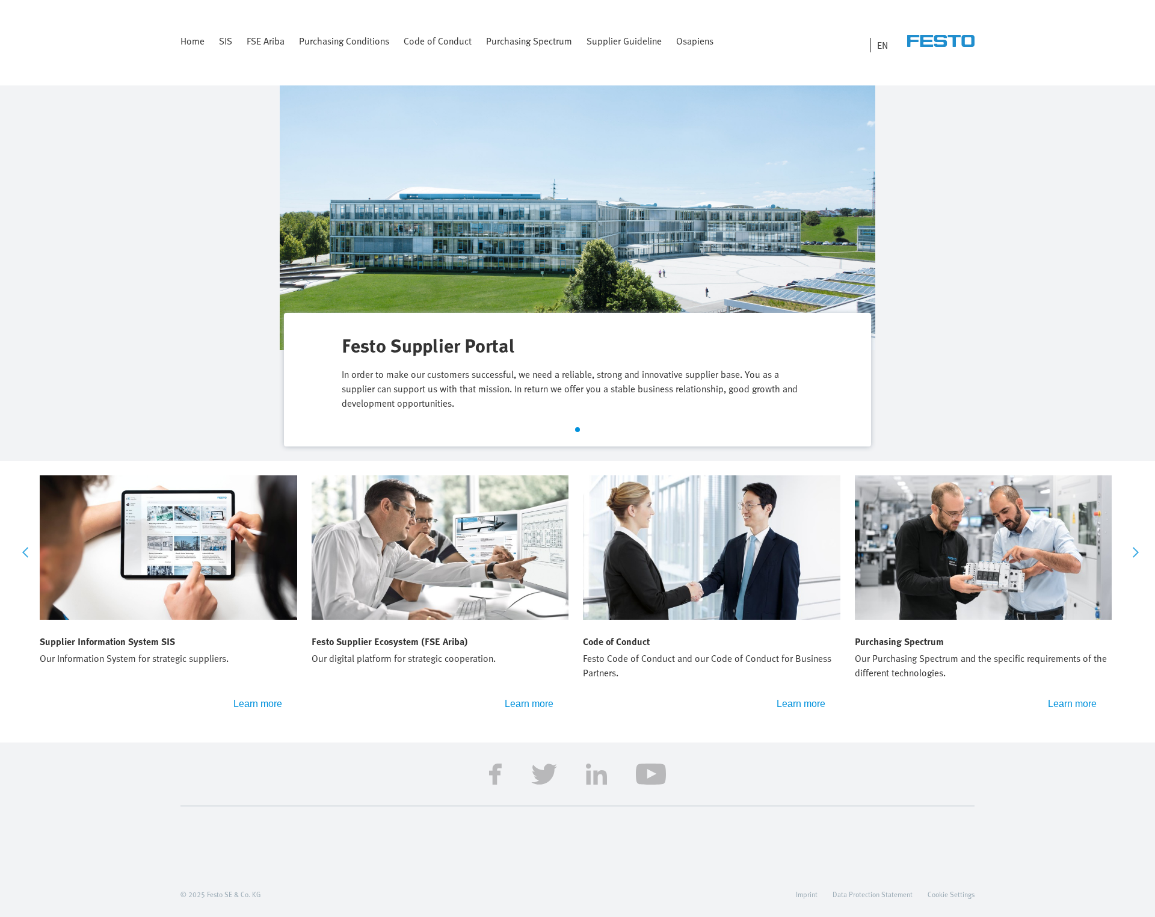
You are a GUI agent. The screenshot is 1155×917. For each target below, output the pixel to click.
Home (192, 41)
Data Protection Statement (873, 894)
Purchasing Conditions (344, 41)
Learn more (257, 704)
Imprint (807, 894)
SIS (225, 41)
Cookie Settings (951, 894)
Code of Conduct (438, 41)
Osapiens (694, 41)
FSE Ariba (266, 41)
